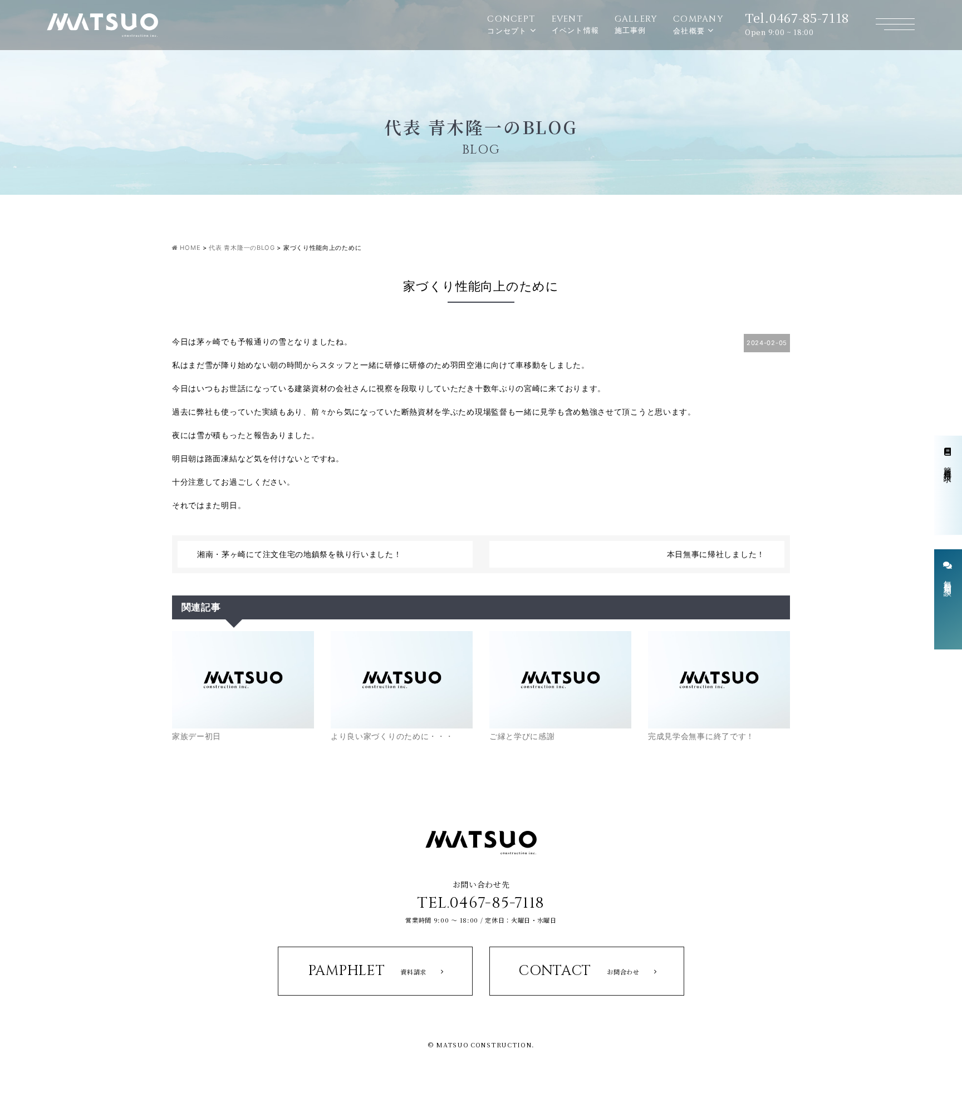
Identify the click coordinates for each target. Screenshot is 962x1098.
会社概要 (698, 24)
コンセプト (511, 24)
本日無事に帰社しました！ (716, 554)
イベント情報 (576, 24)
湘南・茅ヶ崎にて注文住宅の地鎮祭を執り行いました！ (299, 554)
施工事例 (636, 24)
